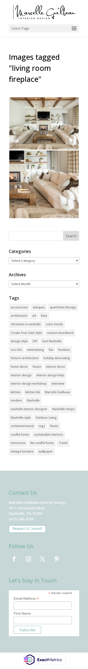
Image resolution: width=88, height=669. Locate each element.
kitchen (16, 392)
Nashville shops (63, 409)
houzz (37, 367)
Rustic (54, 426)
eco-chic (16, 350)
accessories (19, 307)
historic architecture (25, 358)
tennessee (18, 443)
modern (16, 400)
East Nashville (52, 341)
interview (58, 383)
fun (51, 350)
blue (44, 316)
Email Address (26, 598)
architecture (19, 316)
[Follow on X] (42, 559)
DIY (35, 341)
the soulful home (42, 443)
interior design (21, 375)
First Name (22, 613)
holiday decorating (57, 358)
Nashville (33, 400)
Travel (63, 443)
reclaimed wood (22, 426)
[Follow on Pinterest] (56, 559)
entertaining (35, 350)
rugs (42, 426)
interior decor (55, 367)
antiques (39, 307)
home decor (19, 367)
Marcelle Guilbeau (57, 392)
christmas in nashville (26, 324)
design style (19, 341)
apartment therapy (63, 307)
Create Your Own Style (26, 333)
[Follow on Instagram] (28, 559)
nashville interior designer (29, 409)
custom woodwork (60, 333)
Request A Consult (27, 528)
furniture (64, 350)
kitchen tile (32, 392)
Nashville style (21, 418)
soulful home (20, 434)
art (34, 316)
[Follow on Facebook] (14, 559)
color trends (54, 324)
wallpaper (46, 451)
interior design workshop (29, 383)
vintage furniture (22, 451)
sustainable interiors (48, 434)
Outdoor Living (46, 418)
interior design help (50, 375)
